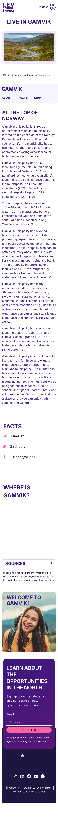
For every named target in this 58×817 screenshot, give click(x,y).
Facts (23, 97)
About (7, 97)
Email (10, 714)
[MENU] (53, 6)
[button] (29, 564)
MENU (43, 6)
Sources (15, 563)
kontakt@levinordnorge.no (38, 576)
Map (37, 97)
